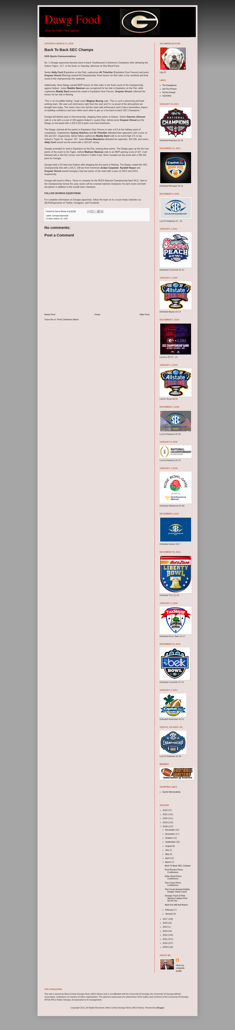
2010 (165, 943)
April (167, 858)
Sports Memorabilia (171, 792)
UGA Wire (166, 96)
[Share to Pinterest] (102, 211)
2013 (165, 931)
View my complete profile (180, 968)
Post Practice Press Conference (174, 871)
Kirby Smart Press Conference (173, 877)
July (167, 850)
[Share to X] (95, 211)
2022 (165, 810)
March (168, 862)
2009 (165, 947)
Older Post (144, 314)
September (170, 842)
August (168, 846)
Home (97, 314)
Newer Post (49, 314)
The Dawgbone (169, 85)
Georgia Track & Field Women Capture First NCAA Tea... (176, 898)
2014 (165, 927)
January (169, 914)
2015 (165, 923)
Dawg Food (72, 19)
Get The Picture (169, 89)
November (170, 834)
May (167, 854)
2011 (165, 939)
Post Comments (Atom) (68, 319)
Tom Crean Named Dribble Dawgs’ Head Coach (177, 890)
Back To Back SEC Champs (178, 866)
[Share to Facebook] (98, 211)
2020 (165, 818)
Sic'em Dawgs (168, 92)
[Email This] (89, 211)
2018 (165, 826)
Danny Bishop (61, 211)
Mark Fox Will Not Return (176, 905)
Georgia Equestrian (60, 216)
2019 (165, 822)
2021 (165, 814)
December (170, 830)
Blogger (160, 1008)
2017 (165, 919)
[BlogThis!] (92, 211)
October (169, 838)
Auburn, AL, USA (61, 219)
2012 (165, 935)
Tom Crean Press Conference (173, 884)
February (169, 910)
